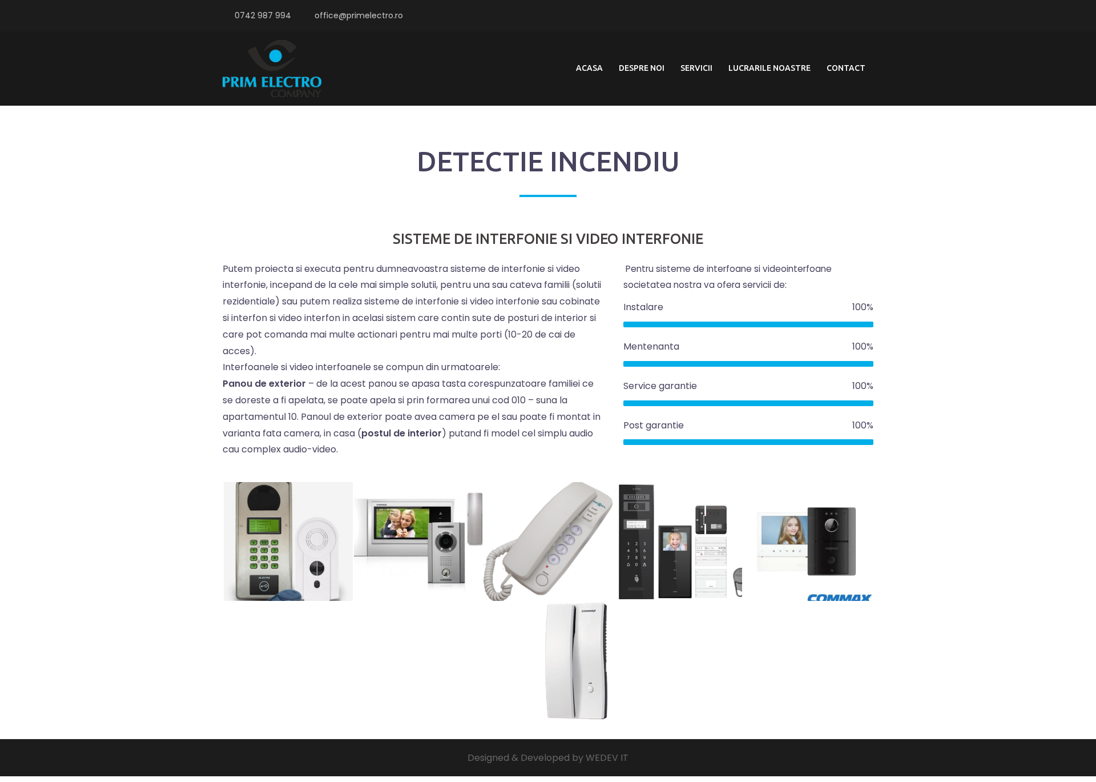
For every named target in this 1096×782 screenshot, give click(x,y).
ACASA (589, 68)
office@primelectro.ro (359, 15)
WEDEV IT (607, 757)
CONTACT (846, 68)
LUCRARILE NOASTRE (769, 68)
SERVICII (696, 68)
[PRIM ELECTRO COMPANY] (272, 67)
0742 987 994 (263, 15)
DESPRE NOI (641, 68)
